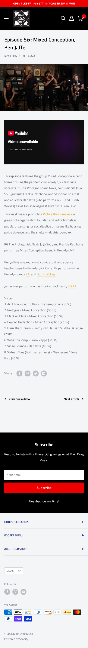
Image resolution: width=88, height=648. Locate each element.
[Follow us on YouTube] (23, 592)
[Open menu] (6, 18)
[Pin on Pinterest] (28, 373)
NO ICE (72, 286)
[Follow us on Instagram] (15, 592)
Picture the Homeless (57, 214)
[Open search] (63, 18)
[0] (80, 18)
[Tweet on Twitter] (36, 373)
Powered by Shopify (16, 639)
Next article (71, 399)
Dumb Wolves (46, 274)
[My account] (71, 18)
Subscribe (44, 487)
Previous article (19, 399)
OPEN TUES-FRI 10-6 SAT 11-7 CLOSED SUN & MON (44, 3)
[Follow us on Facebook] (7, 592)
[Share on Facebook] (19, 373)
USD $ (10, 571)
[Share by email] (44, 373)
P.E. (28, 274)
